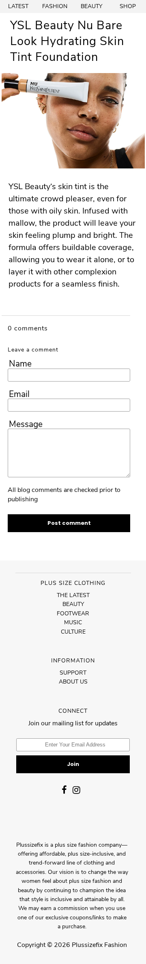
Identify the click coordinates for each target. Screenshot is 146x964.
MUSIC (73, 622)
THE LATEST (73, 595)
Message (26, 424)
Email (19, 394)
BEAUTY (91, 6)
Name (20, 363)
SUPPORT (73, 673)
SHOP (128, 6)
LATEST (18, 6)
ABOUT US (73, 682)
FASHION (54, 6)
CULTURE (73, 632)
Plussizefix (87, 944)
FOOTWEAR (73, 613)
